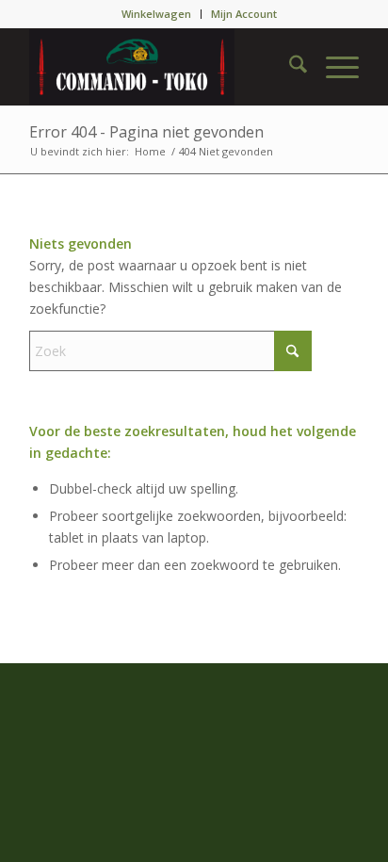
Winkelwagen (156, 14)
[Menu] (333, 67)
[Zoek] (288, 67)
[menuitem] (157, 14)
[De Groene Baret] (161, 67)
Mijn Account (244, 14)
